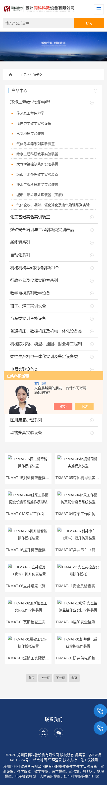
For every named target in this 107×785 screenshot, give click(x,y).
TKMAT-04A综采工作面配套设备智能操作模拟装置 (47, 514)
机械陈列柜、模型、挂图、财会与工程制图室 (50, 344)
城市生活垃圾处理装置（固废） (40, 195)
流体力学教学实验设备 (33, 123)
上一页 (45, 678)
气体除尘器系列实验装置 (35, 144)
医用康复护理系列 (26, 420)
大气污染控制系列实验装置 (37, 164)
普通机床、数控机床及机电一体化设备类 (46, 331)
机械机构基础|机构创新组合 (34, 268)
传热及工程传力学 (30, 113)
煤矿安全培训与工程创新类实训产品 (42, 230)
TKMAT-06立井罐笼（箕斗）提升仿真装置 (40, 586)
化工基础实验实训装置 (30, 217)
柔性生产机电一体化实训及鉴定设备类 (44, 356)
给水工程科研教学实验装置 (37, 154)
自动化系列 (20, 255)
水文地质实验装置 (30, 134)
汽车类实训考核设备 (28, 318)
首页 (24, 74)
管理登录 (55, 760)
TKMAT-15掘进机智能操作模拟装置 (35, 478)
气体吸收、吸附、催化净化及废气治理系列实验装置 (55, 205)
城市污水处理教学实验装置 (37, 174)
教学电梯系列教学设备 (30, 293)
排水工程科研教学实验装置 (37, 185)
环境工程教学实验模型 (30, 102)
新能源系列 (20, 242)
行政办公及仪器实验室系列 (34, 280)
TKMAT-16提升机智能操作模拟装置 (35, 550)
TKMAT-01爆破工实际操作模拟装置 (35, 658)
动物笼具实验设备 (26, 433)
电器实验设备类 (24, 369)
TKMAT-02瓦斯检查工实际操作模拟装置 (39, 622)
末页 (74, 678)
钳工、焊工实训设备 (28, 306)
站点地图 (40, 760)
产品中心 (36, 74)
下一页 (60, 678)
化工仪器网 (89, 760)
